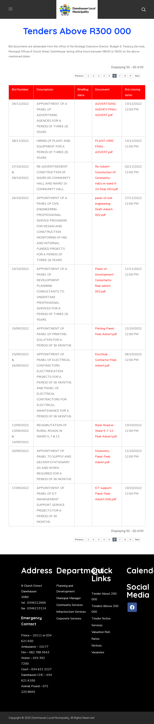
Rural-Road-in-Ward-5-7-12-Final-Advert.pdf (106, 431)
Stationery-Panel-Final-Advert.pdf (103, 456)
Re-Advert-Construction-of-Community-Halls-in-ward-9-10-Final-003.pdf (106, 178)
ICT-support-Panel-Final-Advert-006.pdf (105, 493)
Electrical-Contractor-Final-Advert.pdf (106, 360)
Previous (79, 76)
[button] (143, 9)
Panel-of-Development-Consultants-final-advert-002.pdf (105, 280)
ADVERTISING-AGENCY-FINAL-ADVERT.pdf (106, 109)
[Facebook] (132, 607)
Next (137, 76)
